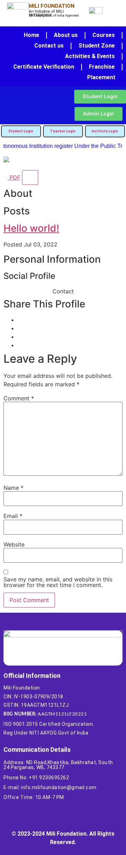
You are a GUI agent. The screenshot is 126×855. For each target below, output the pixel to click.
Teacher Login (63, 131)
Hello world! (31, 228)
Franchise (102, 66)
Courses (103, 35)
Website (14, 544)
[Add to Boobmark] (30, 177)
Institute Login (105, 131)
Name (13, 488)
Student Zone (96, 45)
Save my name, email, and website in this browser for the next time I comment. (58, 582)
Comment (19, 398)
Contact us (49, 45)
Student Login (20, 131)
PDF (14, 177)
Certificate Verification (43, 66)
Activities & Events (90, 56)
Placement (101, 77)
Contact (63, 291)
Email (13, 516)
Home (31, 35)
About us (66, 35)
